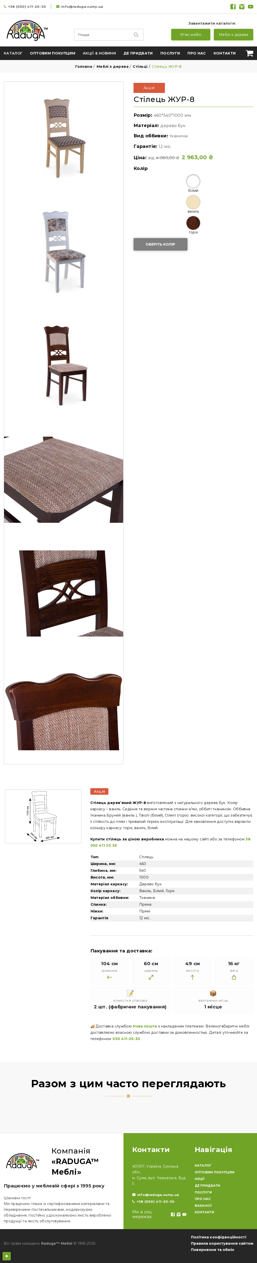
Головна (83, 66)
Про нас (196, 53)
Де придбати (138, 53)
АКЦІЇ (200, 1179)
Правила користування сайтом (222, 1243)
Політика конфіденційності (218, 1237)
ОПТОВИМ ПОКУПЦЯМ (215, 1172)
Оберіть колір (160, 244)
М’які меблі (190, 34)
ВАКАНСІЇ (203, 1206)
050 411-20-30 (126, 1039)
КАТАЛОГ (203, 1165)
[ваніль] (193, 202)
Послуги (170, 53)
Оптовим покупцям (52, 53)
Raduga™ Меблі (57, 1243)
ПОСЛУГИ (203, 1192)
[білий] (193, 181)
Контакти (225, 53)
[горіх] (193, 223)
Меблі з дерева (233, 34)
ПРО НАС (203, 1199)
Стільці (140, 66)
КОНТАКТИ (204, 1212)
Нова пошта (145, 1026)
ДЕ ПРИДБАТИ (207, 1185)
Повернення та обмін (212, 1249)
